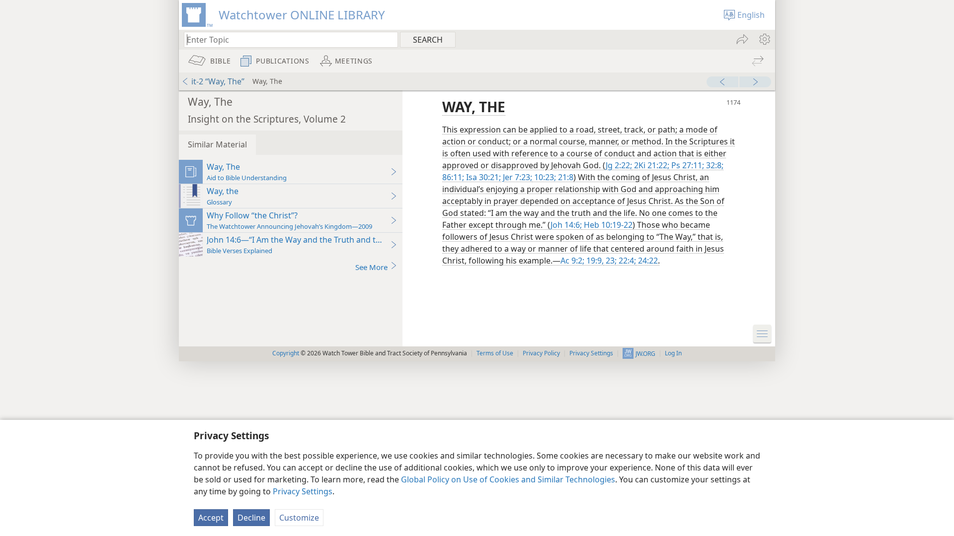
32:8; (713, 165)
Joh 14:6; (566, 224)
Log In (673, 353)
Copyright (285, 353)
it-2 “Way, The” (217, 81)
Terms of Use (495, 353)
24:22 (647, 260)
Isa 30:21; (482, 177)
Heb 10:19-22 (607, 224)
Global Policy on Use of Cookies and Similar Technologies (508, 479)
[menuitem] (764, 39)
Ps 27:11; (686, 165)
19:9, (594, 260)
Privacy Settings (302, 491)
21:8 (564, 177)
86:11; (453, 177)
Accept (211, 517)
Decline (251, 517)
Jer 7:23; (516, 177)
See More (371, 267)
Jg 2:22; (619, 165)
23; (610, 260)
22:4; (626, 260)
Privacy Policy (541, 353)
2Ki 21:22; (650, 165)
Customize (299, 517)
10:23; (544, 177)
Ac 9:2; (572, 260)
